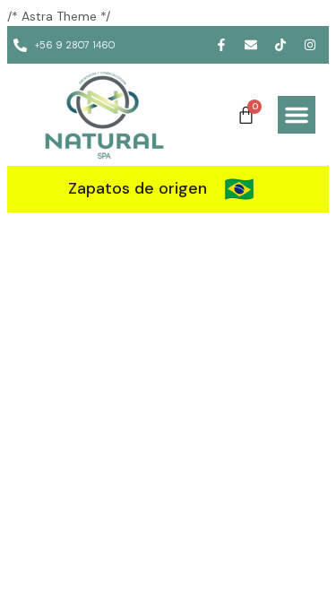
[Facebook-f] (221, 44)
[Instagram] (310, 44)
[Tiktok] (280, 44)
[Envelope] (250, 44)
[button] (296, 115)
